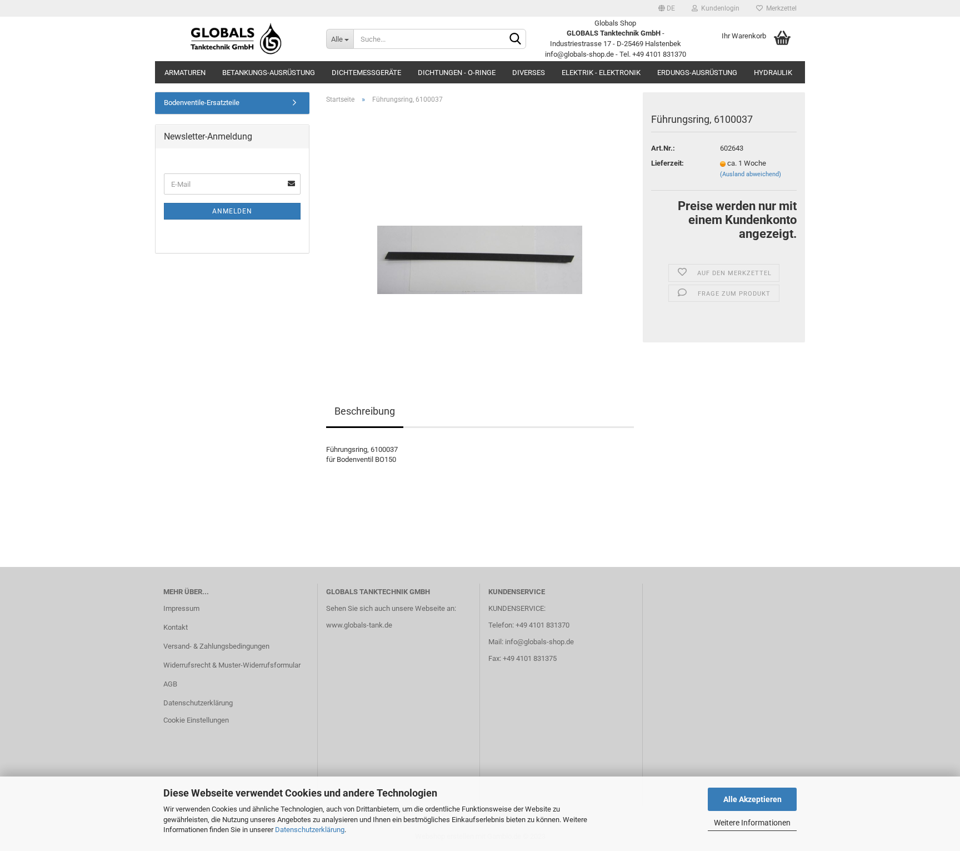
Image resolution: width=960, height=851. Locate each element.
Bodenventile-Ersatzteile (201, 102)
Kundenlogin (718, 8)
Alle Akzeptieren (752, 799)
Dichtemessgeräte (366, 72)
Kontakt (175, 627)
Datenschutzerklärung (309, 829)
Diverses (528, 72)
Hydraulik (773, 72)
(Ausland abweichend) (750, 174)
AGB (170, 684)
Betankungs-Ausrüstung (268, 72)
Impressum (181, 608)
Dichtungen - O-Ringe (457, 72)
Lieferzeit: (667, 163)
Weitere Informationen (752, 822)
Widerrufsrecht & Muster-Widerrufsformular (232, 665)
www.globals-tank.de (359, 625)
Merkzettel (780, 8)
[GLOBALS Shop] (236, 39)
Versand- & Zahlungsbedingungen (216, 646)
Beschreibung (364, 411)
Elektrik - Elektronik (601, 72)
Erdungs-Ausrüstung (697, 72)
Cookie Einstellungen (196, 720)
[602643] (479, 237)
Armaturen (185, 72)
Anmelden (232, 211)
